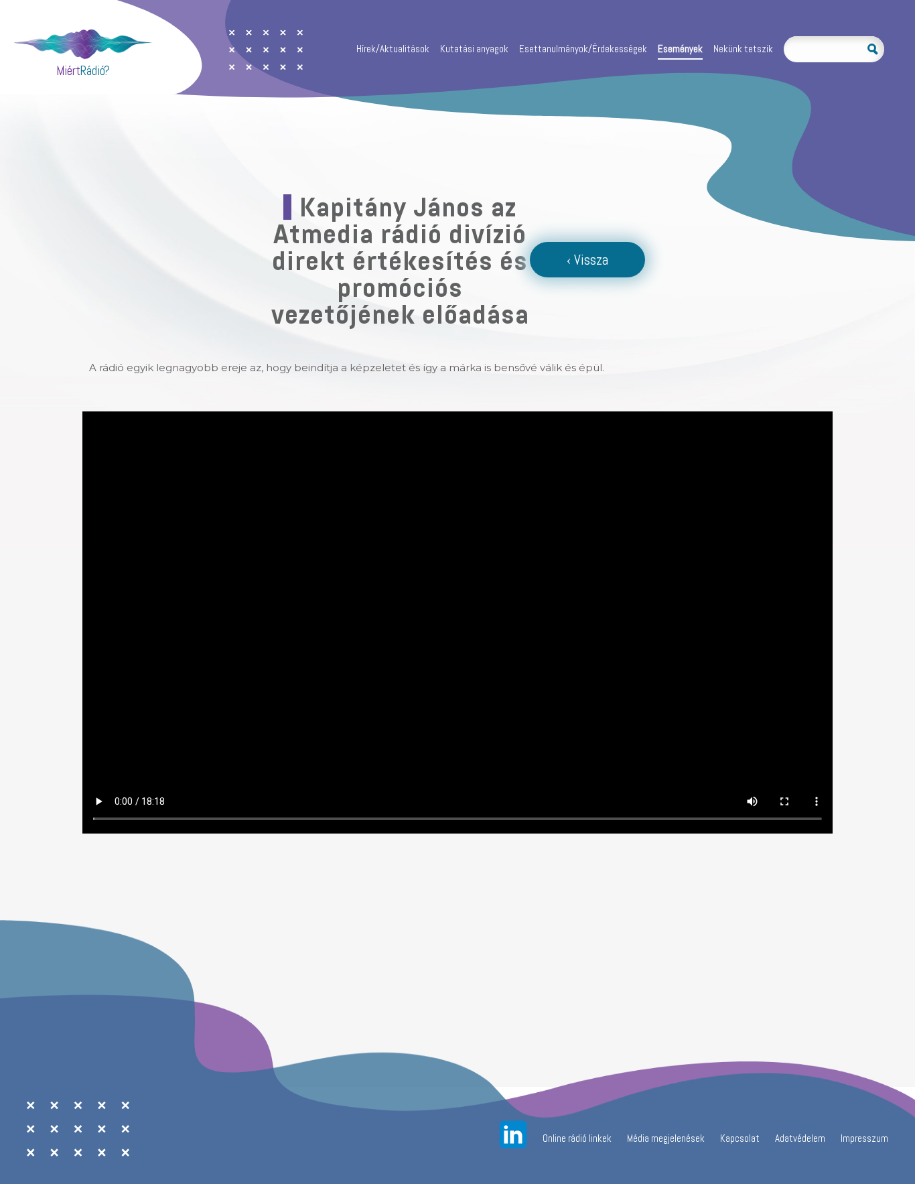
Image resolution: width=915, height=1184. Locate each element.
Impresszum (864, 1138)
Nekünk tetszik (743, 49)
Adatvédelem (800, 1138)
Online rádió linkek (577, 1138)
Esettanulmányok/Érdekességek (583, 49)
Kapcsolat (740, 1138)
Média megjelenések (666, 1138)
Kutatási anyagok (474, 49)
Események (680, 49)
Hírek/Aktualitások (392, 49)
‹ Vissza (587, 260)
